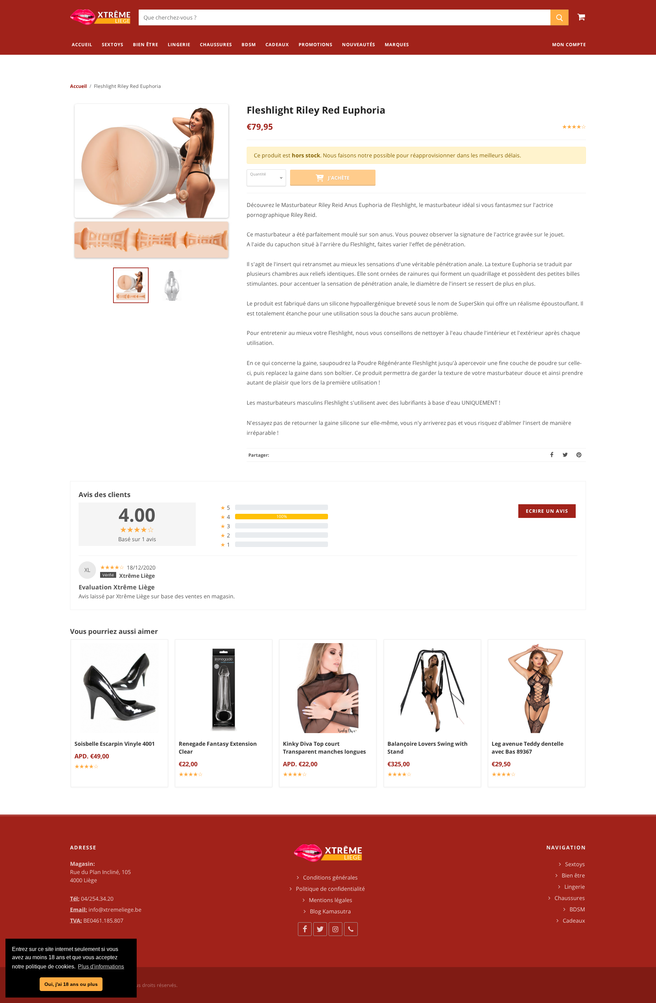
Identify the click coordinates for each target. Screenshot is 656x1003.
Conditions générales (330, 877)
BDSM (577, 909)
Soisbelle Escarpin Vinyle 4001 (114, 743)
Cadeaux (574, 920)
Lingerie (574, 886)
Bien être (573, 875)
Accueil (78, 86)
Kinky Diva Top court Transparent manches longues (324, 747)
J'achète (337, 177)
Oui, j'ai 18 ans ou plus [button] (71, 984)
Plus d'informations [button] (101, 966)
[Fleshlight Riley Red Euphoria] (151, 181)
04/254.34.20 (97, 898)
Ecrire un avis (547, 511)
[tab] (264, 507)
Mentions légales (330, 900)
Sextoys (575, 864)
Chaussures (570, 898)
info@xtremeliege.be (114, 909)
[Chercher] (559, 17)
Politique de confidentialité (330, 889)
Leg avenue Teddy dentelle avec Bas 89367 (527, 747)
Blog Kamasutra (330, 911)
